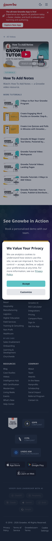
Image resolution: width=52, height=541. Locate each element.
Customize (26, 292)
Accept (26, 283)
